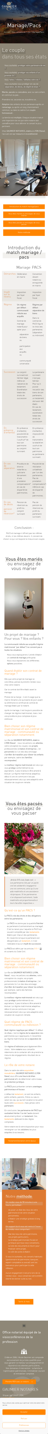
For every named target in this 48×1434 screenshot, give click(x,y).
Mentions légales (24, 1431)
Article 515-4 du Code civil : (22, 880)
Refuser (24, 1419)
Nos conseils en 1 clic (21, 32)
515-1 (36, 949)
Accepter (24, 1412)
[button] (36, 7)
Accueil (7, 32)
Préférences (24, 1425)
